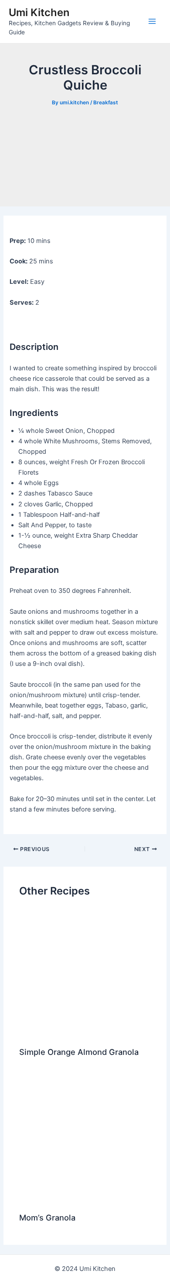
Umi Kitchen (39, 12)
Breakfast (105, 103)
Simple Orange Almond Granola (79, 1052)
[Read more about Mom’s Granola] (84, 1139)
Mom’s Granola (47, 1217)
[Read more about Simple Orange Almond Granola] (84, 974)
